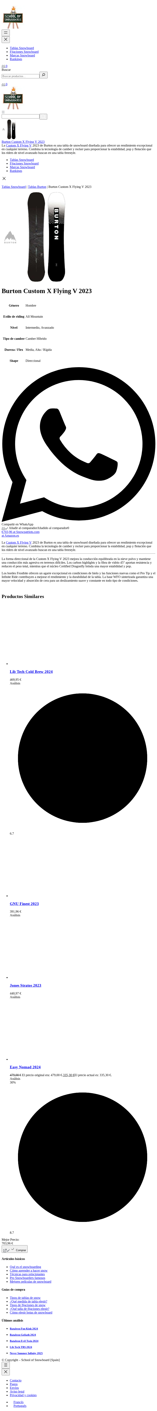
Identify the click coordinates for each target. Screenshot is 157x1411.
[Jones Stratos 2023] (40, 977)
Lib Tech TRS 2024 (21, 1347)
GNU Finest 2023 (24, 904)
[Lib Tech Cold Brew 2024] (40, 663)
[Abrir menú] (3, 112)
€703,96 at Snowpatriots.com (20, 532)
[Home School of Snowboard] (13, 27)
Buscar (6, 69)
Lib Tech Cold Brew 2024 (31, 671)
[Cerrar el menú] (6, 39)
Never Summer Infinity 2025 (26, 1353)
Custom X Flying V (19, 145)
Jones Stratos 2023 (25, 985)
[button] (78, 179)
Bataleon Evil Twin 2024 (24, 1340)
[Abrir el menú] (6, 32)
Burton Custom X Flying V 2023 (23, 141)
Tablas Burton (37, 187)
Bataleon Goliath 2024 (23, 1334)
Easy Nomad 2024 (25, 1067)
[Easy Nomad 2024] (40, 1059)
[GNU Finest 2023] (40, 895)
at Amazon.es (10, 535)
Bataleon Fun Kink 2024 (24, 1328)
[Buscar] (43, 75)
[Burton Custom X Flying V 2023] (11, 138)
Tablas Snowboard (14, 187)
